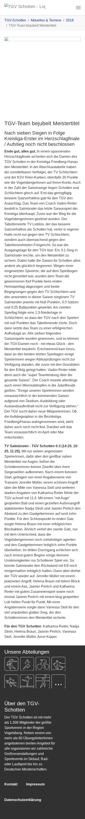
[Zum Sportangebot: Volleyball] (43, 681)
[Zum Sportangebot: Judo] (11, 664)
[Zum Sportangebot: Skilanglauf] (58, 664)
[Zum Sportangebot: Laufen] (27, 664)
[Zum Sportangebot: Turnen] (27, 681)
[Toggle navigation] (78, 7)
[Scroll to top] (75, 809)
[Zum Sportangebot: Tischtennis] (11, 681)
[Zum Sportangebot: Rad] (43, 664)
